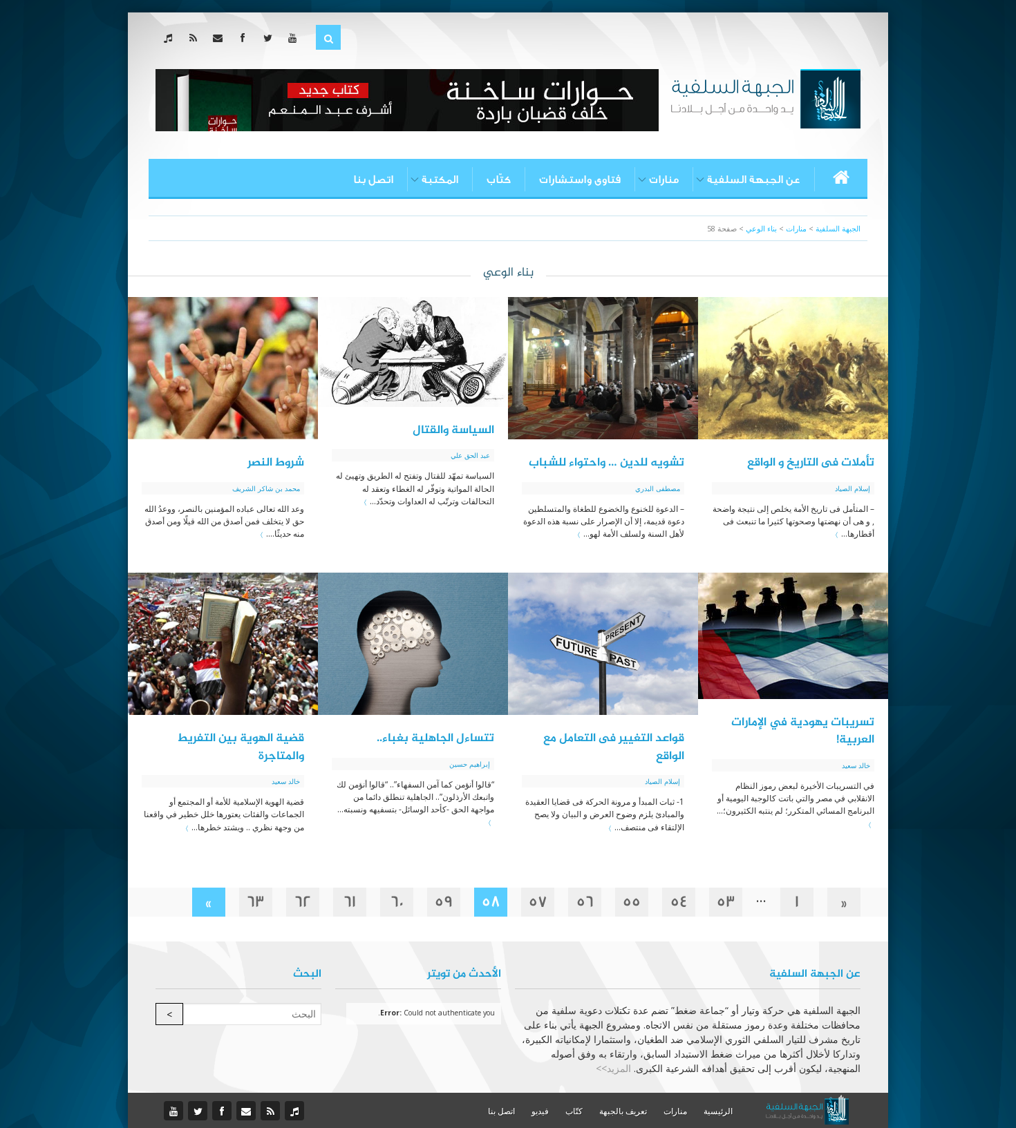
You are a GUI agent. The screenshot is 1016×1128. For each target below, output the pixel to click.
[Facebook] (245, 37)
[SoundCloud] (171, 37)
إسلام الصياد (852, 488)
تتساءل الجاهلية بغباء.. (435, 738)
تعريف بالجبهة (623, 1111)
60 (397, 901)
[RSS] (196, 37)
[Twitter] (270, 37)
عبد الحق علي (470, 455)
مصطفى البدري (657, 488)
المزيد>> (613, 1068)
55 (632, 901)
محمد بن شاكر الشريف (266, 488)
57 (538, 901)
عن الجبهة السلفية (753, 179)
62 (302, 901)
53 (726, 901)
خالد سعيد (856, 765)
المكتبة (440, 179)
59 (444, 901)
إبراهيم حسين (469, 764)
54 (679, 901)
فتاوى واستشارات (580, 179)
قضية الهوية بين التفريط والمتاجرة (240, 747)
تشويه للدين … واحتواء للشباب (606, 462)
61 (350, 901)
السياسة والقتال (453, 430)
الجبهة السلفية (838, 228)
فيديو (540, 1111)
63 (256, 901)
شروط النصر (275, 462)
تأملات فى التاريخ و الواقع (810, 462)
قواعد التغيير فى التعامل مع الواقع (613, 747)
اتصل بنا (373, 179)
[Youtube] (295, 37)
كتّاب (499, 179)
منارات (664, 179)
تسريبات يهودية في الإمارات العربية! (802, 731)
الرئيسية (718, 1111)
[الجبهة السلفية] (765, 97)
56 (585, 901)
